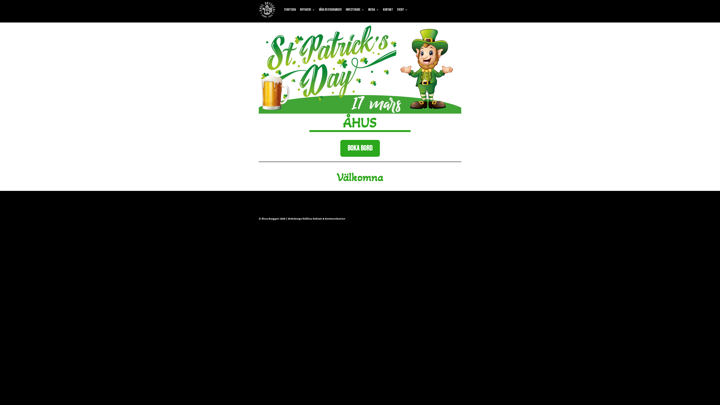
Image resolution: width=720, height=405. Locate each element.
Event (400, 10)
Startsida (290, 10)
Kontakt (388, 10)
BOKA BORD (360, 148)
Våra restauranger (330, 10)
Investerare (353, 10)
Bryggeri (305, 10)
